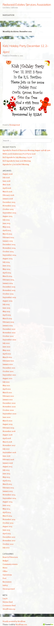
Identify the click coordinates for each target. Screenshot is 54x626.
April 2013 (7, 533)
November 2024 (9, 248)
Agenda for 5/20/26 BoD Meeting (16, 164)
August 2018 (7, 435)
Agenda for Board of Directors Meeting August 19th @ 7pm (26, 150)
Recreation (7, 582)
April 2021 (7, 389)
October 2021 (8, 371)
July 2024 (6, 262)
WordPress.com (21, 624)
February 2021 (8, 396)
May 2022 (6, 350)
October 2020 (8, 410)
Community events (10, 564)
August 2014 (7, 501)
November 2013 (9, 519)
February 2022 (8, 361)
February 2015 (8, 487)
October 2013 (8, 523)
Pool (4, 578)
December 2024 (9, 244)
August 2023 (7, 301)
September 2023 (9, 297)
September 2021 (9, 375)
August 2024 (7, 258)
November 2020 (9, 406)
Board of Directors (10, 557)
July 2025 (6, 220)
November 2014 (9, 494)
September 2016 (9, 452)
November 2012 (9, 540)
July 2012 (6, 547)
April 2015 (7, 480)
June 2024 (6, 265)
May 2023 (6, 311)
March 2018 (7, 442)
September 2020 (9, 413)
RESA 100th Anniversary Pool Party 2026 (19, 154)
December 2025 (9, 202)
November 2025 (9, 205)
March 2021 (7, 392)
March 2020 (7, 420)
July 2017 (6, 449)
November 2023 (9, 290)
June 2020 (7, 417)
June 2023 (6, 308)
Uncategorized (14, 125)
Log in (5, 598)
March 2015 (7, 484)
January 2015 (8, 491)
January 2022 (8, 364)
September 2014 (9, 498)
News (5, 567)
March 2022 (7, 357)
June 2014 (6, 505)
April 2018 (7, 438)
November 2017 (9, 445)
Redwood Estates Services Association (27, 4)
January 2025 (8, 241)
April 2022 (7, 353)
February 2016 (8, 459)
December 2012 (9, 537)
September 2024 (9, 255)
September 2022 (9, 339)
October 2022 (8, 336)
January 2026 (8, 198)
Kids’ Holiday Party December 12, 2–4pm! (27, 48)
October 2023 (8, 294)
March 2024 (7, 276)
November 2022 (9, 332)
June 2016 (6, 456)
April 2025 (7, 230)
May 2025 (6, 227)
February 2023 (8, 322)
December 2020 (9, 403)
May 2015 (6, 477)
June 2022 (6, 346)
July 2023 (6, 304)
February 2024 (8, 279)
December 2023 (9, 286)
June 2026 (6, 181)
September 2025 (9, 212)
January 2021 (8, 399)
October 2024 (8, 251)
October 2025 (8, 209)
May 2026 (6, 184)
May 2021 (6, 385)
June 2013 (6, 530)
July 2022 (6, 343)
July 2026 (6, 177)
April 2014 (7, 512)
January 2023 (8, 325)
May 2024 (6, 269)
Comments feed (9, 605)
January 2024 (8, 283)
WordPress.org (9, 609)
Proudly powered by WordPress (14, 621)
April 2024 (7, 272)
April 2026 (7, 188)
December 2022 (9, 329)
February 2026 (8, 195)
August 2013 (7, 526)
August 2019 (7, 424)
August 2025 (7, 216)
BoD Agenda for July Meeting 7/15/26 (17, 157)
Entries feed (8, 602)
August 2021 (7, 378)
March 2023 (7, 318)
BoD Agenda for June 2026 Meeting (17, 161)
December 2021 (9, 368)
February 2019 (8, 427)
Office (5, 571)
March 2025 (7, 234)
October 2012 (8, 544)
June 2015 (6, 473)
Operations (7, 575)
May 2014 (6, 509)
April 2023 (7, 315)
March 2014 (7, 516)
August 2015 (7, 466)
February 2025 (8, 237)
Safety (5, 585)
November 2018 (9, 431)
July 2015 (6, 470)
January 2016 (8, 463)
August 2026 (8, 174)
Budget (5, 560)
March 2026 (7, 191)
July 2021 (6, 382)
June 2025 (6, 223)
